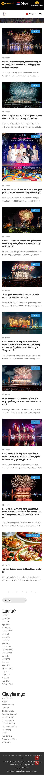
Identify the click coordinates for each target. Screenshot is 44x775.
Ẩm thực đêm (7, 698)
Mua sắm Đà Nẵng (8, 723)
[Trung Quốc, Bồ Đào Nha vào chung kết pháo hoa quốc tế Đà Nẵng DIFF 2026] (22, 274)
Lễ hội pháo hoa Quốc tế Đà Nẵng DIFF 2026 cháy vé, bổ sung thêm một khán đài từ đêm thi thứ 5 (21, 401)
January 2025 (7, 653)
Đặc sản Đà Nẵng (8, 705)
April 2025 (5, 643)
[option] (7, 3)
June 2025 (6, 637)
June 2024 (6, 659)
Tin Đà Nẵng (6, 730)
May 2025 (5, 640)
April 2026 (5, 625)
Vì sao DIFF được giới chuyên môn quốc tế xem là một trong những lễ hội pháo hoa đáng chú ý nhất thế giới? (21, 243)
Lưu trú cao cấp (7, 717)
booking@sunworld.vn (28, 771)
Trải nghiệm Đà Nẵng (9, 739)
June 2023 (6, 675)
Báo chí (4, 701)
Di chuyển (5, 708)
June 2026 (6, 618)
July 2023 (5, 672)
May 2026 (5, 621)
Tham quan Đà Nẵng (9, 726)
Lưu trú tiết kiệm (8, 720)
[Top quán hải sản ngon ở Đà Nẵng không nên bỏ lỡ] (22, 546)
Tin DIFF (5, 733)
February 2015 (7, 684)
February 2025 (7, 650)
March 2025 (6, 646)
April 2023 (5, 681)
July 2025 (5, 634)
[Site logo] (4, 14)
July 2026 (5, 615)
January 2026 (7, 631)
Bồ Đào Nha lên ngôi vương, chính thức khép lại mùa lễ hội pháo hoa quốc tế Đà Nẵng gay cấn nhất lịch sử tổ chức (21, 64)
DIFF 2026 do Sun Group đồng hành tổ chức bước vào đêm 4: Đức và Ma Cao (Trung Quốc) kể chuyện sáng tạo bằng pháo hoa (21, 456)
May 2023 (5, 678)
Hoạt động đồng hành (9, 714)
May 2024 (5, 662)
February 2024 (7, 668)
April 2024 (5, 665)
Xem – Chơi (6, 742)
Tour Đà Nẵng (7, 736)
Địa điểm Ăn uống (8, 711)
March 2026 (6, 628)
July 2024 (5, 656)
